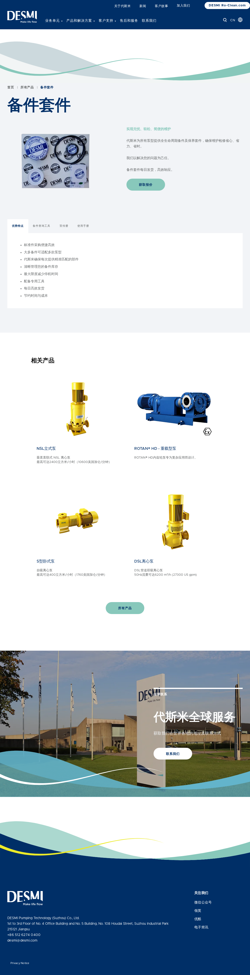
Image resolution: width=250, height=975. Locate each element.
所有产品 (27, 87)
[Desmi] (22, 17)
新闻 (142, 6)
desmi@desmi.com (22, 940)
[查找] (225, 20)
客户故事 (161, 6)
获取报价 (146, 184)
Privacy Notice (19, 963)
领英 (197, 911)
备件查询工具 (41, 226)
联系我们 (149, 20)
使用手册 (83, 226)
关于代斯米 (122, 6)
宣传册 (64, 226)
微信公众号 (203, 902)
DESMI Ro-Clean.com (227, 5)
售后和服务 (129, 20)
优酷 (197, 919)
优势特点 (18, 226)
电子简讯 (201, 927)
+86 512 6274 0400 (24, 935)
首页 (10, 87)
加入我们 (183, 5)
